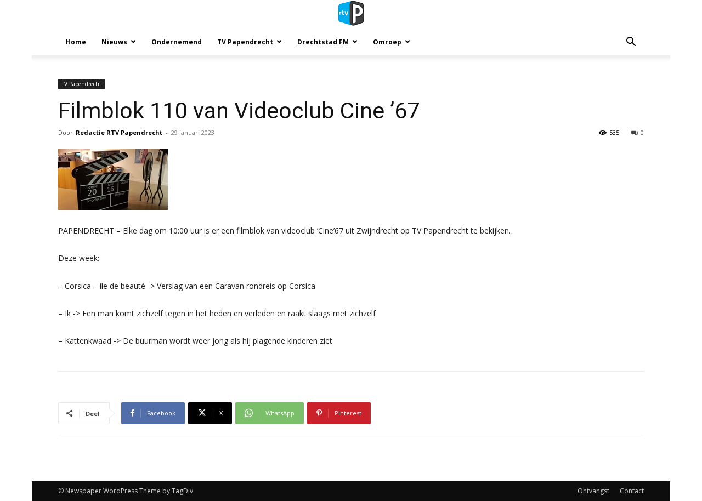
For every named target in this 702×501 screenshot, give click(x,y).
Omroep (387, 42)
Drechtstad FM (323, 42)
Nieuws (114, 42)
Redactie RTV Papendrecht (119, 132)
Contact (632, 491)
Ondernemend (176, 42)
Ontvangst (593, 491)
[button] (631, 43)
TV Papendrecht (245, 42)
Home (76, 42)
